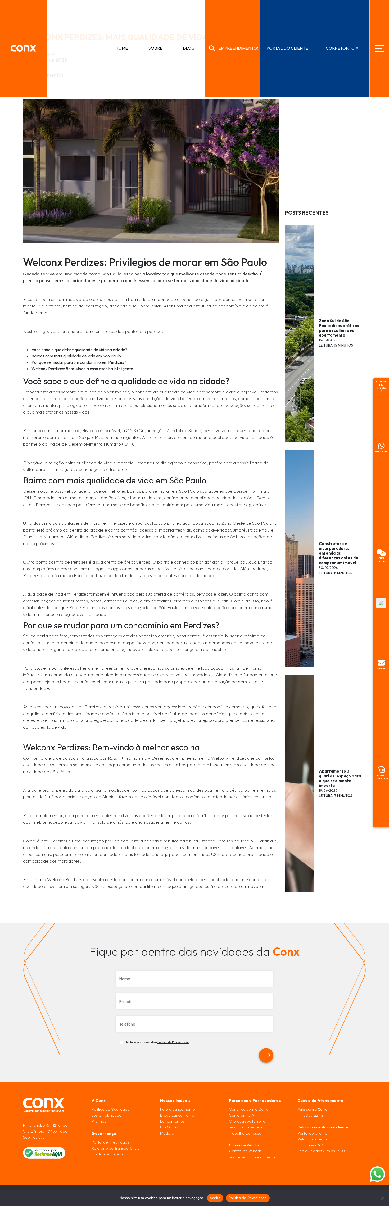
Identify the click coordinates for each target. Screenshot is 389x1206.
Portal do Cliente (312, 1132)
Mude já (167, 1132)
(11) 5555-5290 (310, 1144)
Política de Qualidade (111, 1109)
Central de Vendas (245, 1150)
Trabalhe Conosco (245, 1132)
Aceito (215, 1198)
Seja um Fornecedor (247, 1127)
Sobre (155, 48)
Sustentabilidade (106, 1115)
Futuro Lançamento (177, 1109)
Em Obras (169, 1127)
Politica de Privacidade (173, 1042)
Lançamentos (172, 1120)
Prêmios (99, 1120)
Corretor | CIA (241, 1115)
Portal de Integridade (111, 1142)
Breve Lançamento (177, 1115)
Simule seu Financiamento (252, 1156)
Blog (189, 48)
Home (121, 48)
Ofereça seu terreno (247, 1120)
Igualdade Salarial (108, 1154)
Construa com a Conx (248, 1109)
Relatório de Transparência (116, 1147)
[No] (382, 1198)
